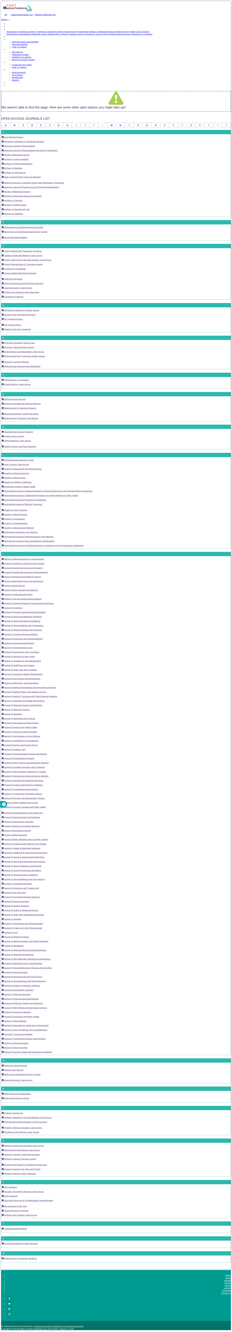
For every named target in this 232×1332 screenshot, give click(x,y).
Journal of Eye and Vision (15, 892)
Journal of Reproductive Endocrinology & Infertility (26, 776)
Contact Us (11, 82)
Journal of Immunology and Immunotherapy (23, 923)
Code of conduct (19, 47)
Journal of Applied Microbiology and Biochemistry (26, 572)
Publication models (20, 54)
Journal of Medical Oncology (16, 937)
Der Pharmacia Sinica (13, 319)
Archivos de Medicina (13, 213)
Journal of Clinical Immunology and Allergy (22, 870)
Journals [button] (9, 29)
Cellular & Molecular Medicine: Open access (23, 255)
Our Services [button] (11, 70)
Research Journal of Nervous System (20, 1159)
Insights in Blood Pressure (15, 514)
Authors (227, 1288)
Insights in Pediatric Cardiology (18, 482)
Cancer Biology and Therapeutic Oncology (23, 251)
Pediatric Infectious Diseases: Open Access (23, 1127)
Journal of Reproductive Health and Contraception (26, 1025)
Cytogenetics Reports (13, 296)
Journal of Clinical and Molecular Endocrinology (24, 861)
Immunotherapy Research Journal (19, 460)
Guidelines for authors (21, 57)
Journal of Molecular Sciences (17, 709)
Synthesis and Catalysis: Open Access (20, 1215)
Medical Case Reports (13, 1070)
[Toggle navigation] (9, 20)
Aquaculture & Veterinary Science (21, 31)
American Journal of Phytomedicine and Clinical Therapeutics (31, 150)
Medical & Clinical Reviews (15, 1065)
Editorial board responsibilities (25, 42)
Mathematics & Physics (58, 34)
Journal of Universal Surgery (16, 1043)
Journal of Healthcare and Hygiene (19, 665)
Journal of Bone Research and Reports (21, 590)
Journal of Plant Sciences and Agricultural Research (26, 762)
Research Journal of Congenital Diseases (22, 1154)
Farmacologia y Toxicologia (16, 380)
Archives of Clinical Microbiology (18, 163)
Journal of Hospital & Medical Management (23, 674)
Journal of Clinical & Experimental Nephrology (24, 857)
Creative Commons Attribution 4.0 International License (59, 1326)
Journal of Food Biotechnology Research (22, 897)
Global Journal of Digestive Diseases (20, 408)
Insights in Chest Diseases (15, 510)
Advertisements (19, 72)
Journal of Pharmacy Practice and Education (23, 1003)
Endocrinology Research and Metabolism (22, 366)
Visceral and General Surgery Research (21, 1243)
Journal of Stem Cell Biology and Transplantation (25, 1030)
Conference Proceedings (15, 268)
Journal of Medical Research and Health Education (26, 941)
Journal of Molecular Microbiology (19, 954)
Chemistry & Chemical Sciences (50, 31)
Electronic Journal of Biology (16, 362)
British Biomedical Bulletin (15, 237)
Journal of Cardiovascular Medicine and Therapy (25, 844)
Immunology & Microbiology (19, 34)
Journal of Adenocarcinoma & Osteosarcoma (24, 559)
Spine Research (11, 1196)
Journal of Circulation (13, 607)
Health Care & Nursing (139, 31)
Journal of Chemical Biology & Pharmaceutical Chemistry (29, 603)
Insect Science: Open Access (16, 464)
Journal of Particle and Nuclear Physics (21, 745)
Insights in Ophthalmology (16, 523)
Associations (17, 75)
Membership (17, 77)
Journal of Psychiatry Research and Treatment (24, 767)
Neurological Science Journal (16, 1098)
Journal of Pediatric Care (15, 749)
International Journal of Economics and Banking (25, 500)
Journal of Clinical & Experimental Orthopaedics (25, 612)
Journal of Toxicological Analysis (18, 1034)
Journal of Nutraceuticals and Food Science (23, 976)
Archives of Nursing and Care (17, 209)
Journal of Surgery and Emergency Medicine (23, 785)
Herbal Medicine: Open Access (17, 440)
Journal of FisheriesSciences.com (18, 647)
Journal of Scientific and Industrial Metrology (23, 780)
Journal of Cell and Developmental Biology (22, 599)
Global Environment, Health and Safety (21, 414)
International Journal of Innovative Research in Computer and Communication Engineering (44, 545)
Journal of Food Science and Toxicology (21, 652)
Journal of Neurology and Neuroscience (21, 723)
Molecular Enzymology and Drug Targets (22, 1074)
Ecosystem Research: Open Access (19, 343)
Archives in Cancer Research (16, 159)
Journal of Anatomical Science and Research (23, 568)
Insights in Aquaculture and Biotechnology (23, 469)
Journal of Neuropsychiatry (16, 972)
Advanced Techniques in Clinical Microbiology (24, 141)
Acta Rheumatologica (13, 137)
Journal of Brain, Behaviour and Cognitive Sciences (26, 839)
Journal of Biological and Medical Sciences (22, 576)
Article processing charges (23, 59)
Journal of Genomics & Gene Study (19, 656)
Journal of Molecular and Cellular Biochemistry (24, 700)
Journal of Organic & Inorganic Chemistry (22, 985)
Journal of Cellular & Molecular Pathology (22, 848)
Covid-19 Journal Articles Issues (20, 85)
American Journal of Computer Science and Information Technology (34, 182)
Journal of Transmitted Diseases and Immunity (25, 1038)
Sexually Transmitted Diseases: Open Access (24, 1191)
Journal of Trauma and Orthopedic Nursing (23, 793)
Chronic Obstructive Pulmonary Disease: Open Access (27, 260)
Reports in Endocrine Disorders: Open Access (24, 1145)
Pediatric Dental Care (13, 1113)
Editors (228, 1285)
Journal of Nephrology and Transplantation (23, 963)
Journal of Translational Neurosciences (21, 789)
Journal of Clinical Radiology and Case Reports (24, 879)
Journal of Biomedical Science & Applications (24, 581)
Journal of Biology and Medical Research (22, 826)
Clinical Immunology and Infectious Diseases (23, 283)
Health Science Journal (14, 436)
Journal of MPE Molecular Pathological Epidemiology (27, 959)
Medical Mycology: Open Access (18, 1080)
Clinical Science (70, 31)
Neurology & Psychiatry (142, 34)
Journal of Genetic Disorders (16, 901)
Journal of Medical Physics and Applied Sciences (25, 692)
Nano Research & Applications (17, 1093)
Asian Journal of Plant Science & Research (22, 177)
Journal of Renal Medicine (15, 1021)
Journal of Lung (11, 932)
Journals (227, 1280)
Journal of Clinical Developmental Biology (22, 621)
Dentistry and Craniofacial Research (20, 314)
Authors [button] (9, 49)
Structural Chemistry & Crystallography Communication (28, 1200)
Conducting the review (22, 64)
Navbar (4, 19)
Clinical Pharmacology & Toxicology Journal (23, 264)
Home (9, 24)
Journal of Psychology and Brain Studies (21, 1016)
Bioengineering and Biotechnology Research (23, 227)
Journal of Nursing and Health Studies (20, 727)
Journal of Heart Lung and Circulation (20, 669)
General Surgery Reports (15, 399)
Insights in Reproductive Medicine (19, 527)
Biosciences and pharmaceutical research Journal (25, 231)
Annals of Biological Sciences (17, 155)
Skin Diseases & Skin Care (15, 1206)
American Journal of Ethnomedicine (19, 146)
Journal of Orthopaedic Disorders (18, 990)
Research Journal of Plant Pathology (20, 1173)
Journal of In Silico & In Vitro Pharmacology (23, 928)
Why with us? (17, 52)
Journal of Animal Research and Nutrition (22, 817)
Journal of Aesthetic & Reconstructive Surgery (24, 563)
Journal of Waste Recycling (16, 1047)
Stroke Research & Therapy (16, 1210)
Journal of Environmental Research (19, 643)
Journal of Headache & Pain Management (22, 661)
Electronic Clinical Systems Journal (19, 347)
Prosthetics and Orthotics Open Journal (21, 1132)
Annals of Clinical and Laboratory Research (23, 196)
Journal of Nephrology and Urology (19, 718)
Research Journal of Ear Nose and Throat (22, 1169)
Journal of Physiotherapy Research (19, 758)
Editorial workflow (20, 44)
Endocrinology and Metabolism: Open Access (24, 351)
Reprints (15, 80)
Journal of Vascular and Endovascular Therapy (24, 798)
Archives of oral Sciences (15, 172)
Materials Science (40, 34)
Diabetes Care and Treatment (17, 329)
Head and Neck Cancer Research (18, 432)
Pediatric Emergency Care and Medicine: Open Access (28, 1117)
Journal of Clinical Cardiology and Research (23, 866)
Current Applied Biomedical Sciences (20, 273)
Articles (9, 36)
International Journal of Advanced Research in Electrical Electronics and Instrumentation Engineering (48, 491)
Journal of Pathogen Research (17, 994)
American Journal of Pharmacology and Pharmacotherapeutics (31, 187)
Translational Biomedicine (15, 1228)
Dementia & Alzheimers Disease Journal (21, 310)
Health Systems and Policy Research (20, 446)
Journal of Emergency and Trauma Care (21, 888)
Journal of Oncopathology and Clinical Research (25, 981)
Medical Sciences (76, 34)
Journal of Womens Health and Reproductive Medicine (28, 1052)
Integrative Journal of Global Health (19, 486)
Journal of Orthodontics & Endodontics (21, 740)
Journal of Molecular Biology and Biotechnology (25, 950)
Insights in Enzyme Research (16, 473)
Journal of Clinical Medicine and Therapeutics (24, 625)
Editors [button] (9, 39)
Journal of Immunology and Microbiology (22, 678)
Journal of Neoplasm (13, 714)
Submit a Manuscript (45, 14)
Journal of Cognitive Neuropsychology (21, 634)
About (9, 26)
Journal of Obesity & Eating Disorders (20, 731)
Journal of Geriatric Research (16, 906)
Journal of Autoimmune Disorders (19, 821)
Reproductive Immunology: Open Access (22, 1150)
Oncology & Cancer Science (97, 34)
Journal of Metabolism (14, 945)
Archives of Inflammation (15, 205)
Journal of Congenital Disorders (18, 883)
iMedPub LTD (40, 1329)
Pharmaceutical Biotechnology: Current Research (25, 1122)
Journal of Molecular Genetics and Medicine (23, 705)
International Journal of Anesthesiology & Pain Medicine (28, 536)
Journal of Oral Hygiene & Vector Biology (22, 736)
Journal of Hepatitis (12, 919)
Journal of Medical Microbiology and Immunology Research (30, 687)
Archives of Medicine (13, 168)
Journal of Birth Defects (14, 585)
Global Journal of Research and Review (21, 418)
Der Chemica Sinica (12, 325)
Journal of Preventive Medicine (17, 1012)
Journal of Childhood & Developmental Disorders (25, 852)
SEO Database (10, 1187)
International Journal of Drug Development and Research (29, 541)
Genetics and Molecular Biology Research (22, 403)
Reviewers (226, 1290)
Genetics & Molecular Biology (102, 31)
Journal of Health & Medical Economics (21, 910)
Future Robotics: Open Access (17, 384)
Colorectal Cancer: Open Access (18, 288)
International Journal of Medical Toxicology (23, 504)
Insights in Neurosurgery (15, 477)
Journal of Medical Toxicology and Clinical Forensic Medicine (30, 696)
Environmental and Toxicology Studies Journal (24, 356)
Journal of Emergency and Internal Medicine (23, 638)
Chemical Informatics (13, 279)
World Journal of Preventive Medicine (20, 1258)
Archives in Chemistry (13, 200)
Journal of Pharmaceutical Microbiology (21, 999)
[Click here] (9, 1299)
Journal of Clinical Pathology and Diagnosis (23, 630)
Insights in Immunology (14, 519)
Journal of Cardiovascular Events (18, 594)
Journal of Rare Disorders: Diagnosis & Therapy (25, 771)
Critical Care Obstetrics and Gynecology (21, 292)
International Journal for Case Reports (21, 532)
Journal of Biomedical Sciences (17, 830)
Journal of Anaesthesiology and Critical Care (23, 813)
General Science (122, 31)
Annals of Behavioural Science (17, 191)
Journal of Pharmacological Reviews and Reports (25, 754)
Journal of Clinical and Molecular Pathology (23, 616)
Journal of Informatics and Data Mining (21, 683)
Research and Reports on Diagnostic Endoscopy (25, 1164)
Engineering (83, 31)
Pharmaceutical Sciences (120, 34)
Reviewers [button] (10, 62)
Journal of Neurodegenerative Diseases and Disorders (28, 968)
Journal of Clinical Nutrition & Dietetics (21, 875)
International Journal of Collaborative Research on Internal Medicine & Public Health (41, 495)
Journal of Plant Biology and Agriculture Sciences (25, 1007)
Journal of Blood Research (15, 835)
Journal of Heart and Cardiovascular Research (24, 914)
